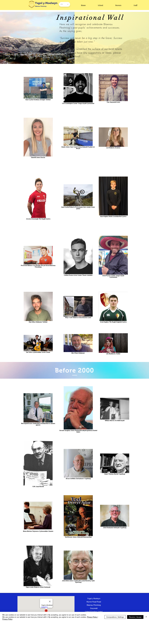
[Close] (146, 617)
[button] (100, 5)
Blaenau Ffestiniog (40, 6)
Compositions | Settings (115, 617)
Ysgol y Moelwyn (46, 3)
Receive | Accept (135, 617)
